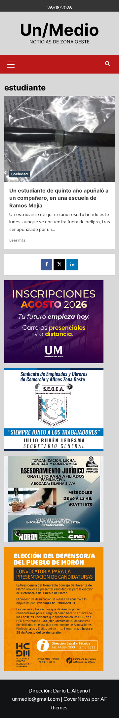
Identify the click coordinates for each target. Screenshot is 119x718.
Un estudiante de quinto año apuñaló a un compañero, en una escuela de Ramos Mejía (58, 198)
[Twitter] (59, 264)
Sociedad (19, 174)
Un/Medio (59, 30)
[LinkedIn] (72, 264)
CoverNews (77, 698)
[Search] (107, 64)
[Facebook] (46, 264)
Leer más (17, 240)
